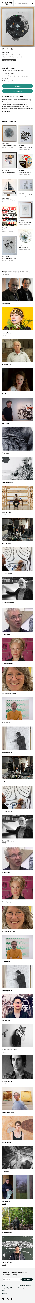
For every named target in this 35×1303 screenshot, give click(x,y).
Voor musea (21, 1288)
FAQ (3, 1285)
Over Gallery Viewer (8, 1288)
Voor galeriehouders (24, 1285)
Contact (4, 1293)
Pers (3, 1291)
